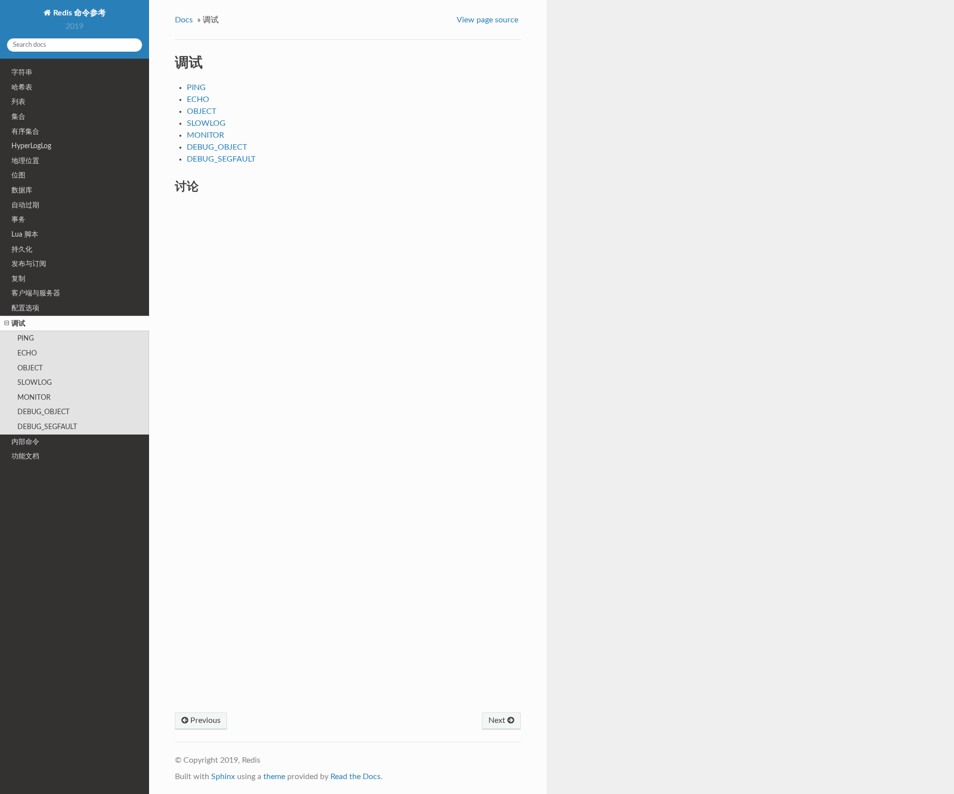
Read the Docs (355, 777)
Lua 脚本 (24, 234)
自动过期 (25, 205)
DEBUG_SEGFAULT (47, 427)
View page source (487, 20)
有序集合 (25, 131)
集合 (18, 116)
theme (274, 777)
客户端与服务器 (35, 293)
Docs (184, 20)
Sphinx (223, 777)
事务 (18, 219)
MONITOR (34, 397)
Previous (204, 720)
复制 (18, 278)
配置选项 (25, 308)
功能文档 (25, 456)
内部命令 (25, 441)
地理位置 (25, 161)
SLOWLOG (34, 382)
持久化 (21, 249)
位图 (18, 175)
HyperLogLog (31, 146)
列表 (18, 101)
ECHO (27, 353)
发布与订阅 (28, 263)
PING (25, 338)
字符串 (21, 72)
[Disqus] (348, 328)
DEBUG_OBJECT (43, 412)
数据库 (21, 190)
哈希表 (21, 87)
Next (497, 720)
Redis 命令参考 (78, 13)
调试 (18, 323)
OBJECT (30, 368)
